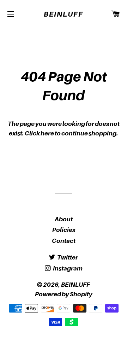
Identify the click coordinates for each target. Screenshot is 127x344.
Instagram (67, 268)
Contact (63, 240)
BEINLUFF (63, 14)
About (64, 219)
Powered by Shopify (63, 294)
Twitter (67, 257)
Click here (39, 133)
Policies (63, 229)
